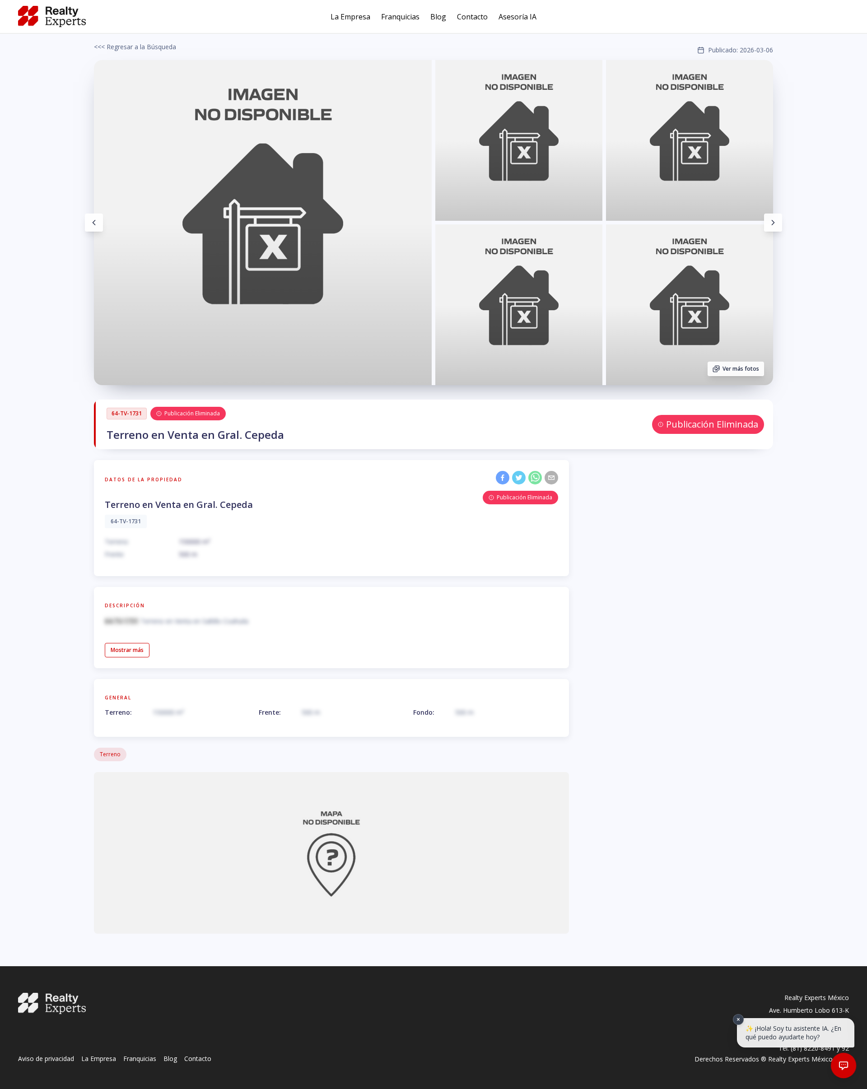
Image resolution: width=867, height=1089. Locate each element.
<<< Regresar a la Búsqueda (135, 46)
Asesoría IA (517, 17)
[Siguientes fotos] (773, 223)
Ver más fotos (740, 368)
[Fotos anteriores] (94, 223)
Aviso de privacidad (46, 1058)
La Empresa (350, 17)
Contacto (472, 17)
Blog (438, 17)
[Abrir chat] (843, 1065)
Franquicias (400, 17)
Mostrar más (127, 650)
